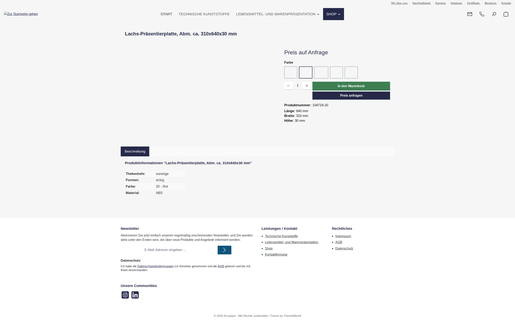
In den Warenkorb (351, 86)
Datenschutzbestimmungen (155, 266)
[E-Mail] (470, 14)
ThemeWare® (292, 315)
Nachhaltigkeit (421, 3)
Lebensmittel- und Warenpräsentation (291, 242)
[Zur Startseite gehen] (21, 14)
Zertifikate (473, 3)
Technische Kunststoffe (281, 236)
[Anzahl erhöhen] (307, 86)
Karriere (440, 3)
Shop (269, 248)
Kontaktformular (276, 254)
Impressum (343, 236)
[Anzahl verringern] (288, 86)
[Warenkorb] (506, 14)
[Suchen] (494, 14)
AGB (221, 266)
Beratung (491, 3)
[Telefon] (482, 14)
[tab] (135, 152)
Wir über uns (399, 3)
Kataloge (457, 3)
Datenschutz (344, 248)
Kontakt (506, 3)
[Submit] (224, 250)
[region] (200, 91)
